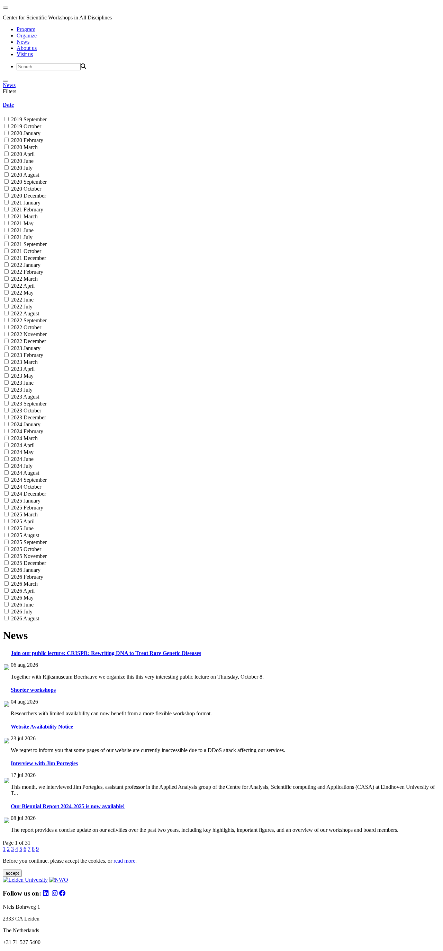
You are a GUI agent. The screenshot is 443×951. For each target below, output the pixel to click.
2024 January (25, 424)
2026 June (22, 605)
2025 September (28, 542)
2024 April (22, 445)
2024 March (24, 438)
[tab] (221, 105)
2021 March (24, 216)
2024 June (22, 459)
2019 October (25, 126)
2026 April (22, 591)
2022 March (24, 279)
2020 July (21, 168)
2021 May (22, 223)
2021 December (28, 258)
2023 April (22, 369)
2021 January (25, 203)
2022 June (22, 300)
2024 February (26, 431)
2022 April (22, 286)
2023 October (25, 410)
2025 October (25, 549)
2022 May (22, 293)
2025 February (26, 508)
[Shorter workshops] (6, 705)
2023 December (28, 417)
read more (124, 861)
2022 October (25, 327)
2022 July (21, 306)
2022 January (25, 265)
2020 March (24, 147)
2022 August (24, 313)
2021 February (26, 209)
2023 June (22, 383)
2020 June (22, 161)
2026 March (24, 584)
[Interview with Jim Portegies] (6, 781)
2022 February (26, 272)
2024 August (24, 473)
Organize (27, 35)
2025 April (22, 521)
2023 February (26, 355)
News (23, 42)
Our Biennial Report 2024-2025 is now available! (68, 806)
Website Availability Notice (42, 727)
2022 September (28, 320)
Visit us (25, 54)
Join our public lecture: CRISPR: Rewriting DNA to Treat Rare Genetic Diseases (106, 653)
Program (26, 29)
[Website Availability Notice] (6, 741)
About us (27, 48)
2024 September (28, 480)
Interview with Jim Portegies (44, 763)
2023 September (28, 404)
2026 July (21, 611)
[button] (221, 105)
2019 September (28, 119)
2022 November (28, 334)
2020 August (24, 175)
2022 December (28, 341)
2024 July (21, 466)
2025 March (24, 514)
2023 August (24, 397)
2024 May (22, 452)
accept (12, 873)
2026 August (24, 618)
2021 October (25, 251)
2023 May (22, 376)
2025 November (28, 556)
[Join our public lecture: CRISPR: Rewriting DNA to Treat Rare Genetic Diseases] (6, 668)
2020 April (22, 154)
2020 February (26, 140)
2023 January (25, 348)
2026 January (25, 570)
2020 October (25, 189)
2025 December (28, 563)
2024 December (28, 494)
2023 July (21, 390)
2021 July (21, 237)
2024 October (25, 487)
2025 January (25, 501)
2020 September (28, 182)
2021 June (22, 230)
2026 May (22, 598)
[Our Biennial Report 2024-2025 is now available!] (6, 821)
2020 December (28, 196)
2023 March (24, 362)
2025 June (22, 528)
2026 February (26, 577)
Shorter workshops (33, 690)
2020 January (25, 133)
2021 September (28, 244)
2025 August (24, 535)
